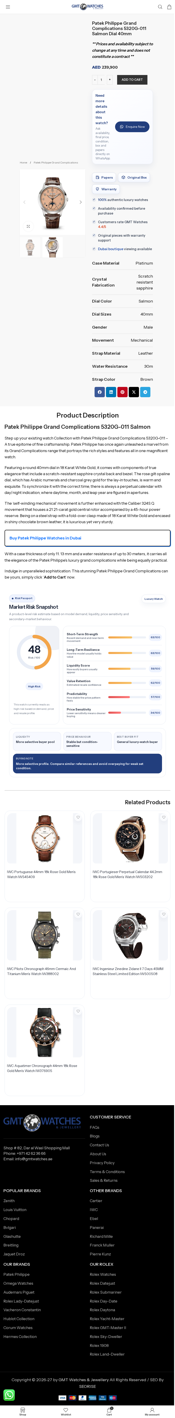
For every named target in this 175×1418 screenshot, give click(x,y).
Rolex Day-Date (103, 1301)
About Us (98, 1154)
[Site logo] (87, 6)
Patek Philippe (16, 1274)
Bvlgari (9, 1227)
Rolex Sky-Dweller (106, 1336)
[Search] (160, 6)
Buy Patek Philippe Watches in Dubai (45, 538)
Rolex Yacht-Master (107, 1318)
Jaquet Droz (14, 1254)
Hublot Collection (18, 1318)
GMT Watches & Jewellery (84, 1379)
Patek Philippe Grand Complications (56, 162)
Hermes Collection (20, 1336)
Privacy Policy (102, 1163)
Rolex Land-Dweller (107, 1354)
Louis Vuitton (14, 1209)
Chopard (11, 1218)
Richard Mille (101, 1236)
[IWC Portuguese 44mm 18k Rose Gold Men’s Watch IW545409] (44, 838)
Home (24, 162)
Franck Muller (102, 1245)
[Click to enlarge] (28, 226)
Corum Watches (18, 1327)
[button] (24, 202)
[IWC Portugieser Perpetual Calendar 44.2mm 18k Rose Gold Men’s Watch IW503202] (130, 838)
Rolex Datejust (102, 1283)
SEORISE (87, 1386)
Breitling (10, 1245)
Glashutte (12, 1236)
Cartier (96, 1200)
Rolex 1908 (99, 1345)
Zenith (9, 1200)
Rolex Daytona (102, 1310)
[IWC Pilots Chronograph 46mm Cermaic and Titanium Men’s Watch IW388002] (44, 935)
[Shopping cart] (169, 6)
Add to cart (132, 79)
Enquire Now (135, 127)
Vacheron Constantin (22, 1310)
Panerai (97, 1227)
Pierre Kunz (100, 1254)
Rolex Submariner (106, 1292)
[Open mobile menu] (8, 6)
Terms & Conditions (107, 1171)
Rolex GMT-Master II (108, 1327)
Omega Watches (18, 1283)
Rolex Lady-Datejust (21, 1301)
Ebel (94, 1218)
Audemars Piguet (18, 1292)
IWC (94, 1209)
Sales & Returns (104, 1180)
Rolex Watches (103, 1274)
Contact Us (99, 1145)
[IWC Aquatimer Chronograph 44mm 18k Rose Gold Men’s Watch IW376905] (44, 1032)
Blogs (95, 1136)
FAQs (94, 1127)
